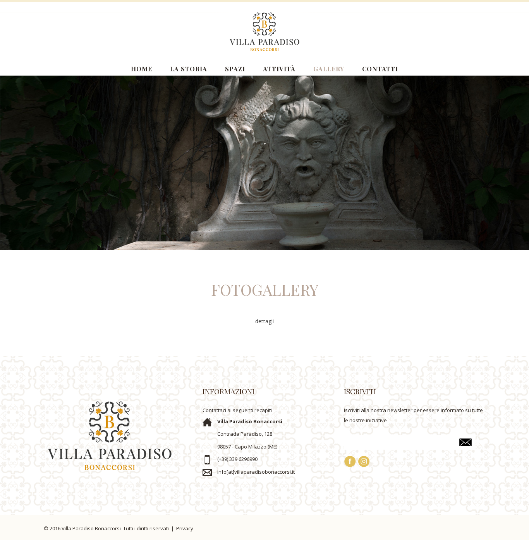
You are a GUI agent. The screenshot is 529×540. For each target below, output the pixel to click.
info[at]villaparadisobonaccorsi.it (256, 471)
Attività (279, 69)
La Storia (188, 69)
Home (141, 69)
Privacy (184, 528)
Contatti (380, 69)
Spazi (235, 69)
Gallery (328, 69)
